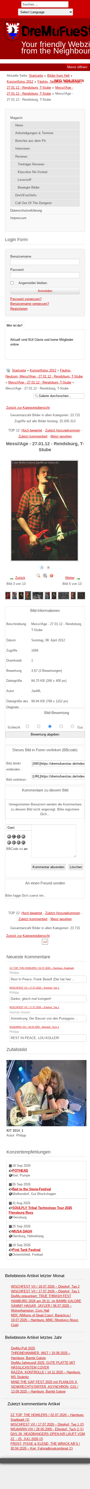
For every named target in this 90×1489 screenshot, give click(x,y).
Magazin (16, 118)
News (19, 125)
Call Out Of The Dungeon (33, 203)
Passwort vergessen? (26, 299)
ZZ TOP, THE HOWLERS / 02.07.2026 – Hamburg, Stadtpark (42, 968)
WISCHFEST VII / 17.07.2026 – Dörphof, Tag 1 (34, 988)
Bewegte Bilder (29, 187)
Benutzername (20, 256)
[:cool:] (14, 837)
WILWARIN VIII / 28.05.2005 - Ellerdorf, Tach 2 (34, 1027)
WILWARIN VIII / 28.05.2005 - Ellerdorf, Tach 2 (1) (47, 1429)
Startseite (36, 75)
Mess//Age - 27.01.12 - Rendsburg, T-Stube (39, 382)
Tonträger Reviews (31, 164)
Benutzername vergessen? (29, 304)
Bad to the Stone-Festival (31, 1189)
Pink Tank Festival (26, 1250)
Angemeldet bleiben (32, 283)
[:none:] (9, 843)
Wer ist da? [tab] (14, 325)
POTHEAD (20, 1170)
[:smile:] (9, 837)
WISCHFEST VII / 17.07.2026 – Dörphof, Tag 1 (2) (47, 1424)
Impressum (18, 218)
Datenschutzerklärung (26, 210)
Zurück (20, 578)
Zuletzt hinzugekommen (62, 430)
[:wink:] (23, 837)
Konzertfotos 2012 (20, 81)
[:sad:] (18, 843)
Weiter (69, 578)
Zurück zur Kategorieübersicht (28, 407)
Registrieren (19, 309)
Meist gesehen (61, 436)
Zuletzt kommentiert (33, 436)
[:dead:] (23, 843)
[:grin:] (18, 837)
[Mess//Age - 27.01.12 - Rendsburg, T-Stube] (7, 595)
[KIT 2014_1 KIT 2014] (46, 1125)
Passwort (17, 270)
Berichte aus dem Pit (30, 141)
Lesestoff (24, 180)
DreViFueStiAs (26, 195)
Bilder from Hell (58, 75)
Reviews (21, 156)
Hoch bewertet (32, 430)
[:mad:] (14, 843)
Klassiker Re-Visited (32, 172)
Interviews (22, 148)
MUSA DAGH (22, 1231)
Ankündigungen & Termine (34, 133)
